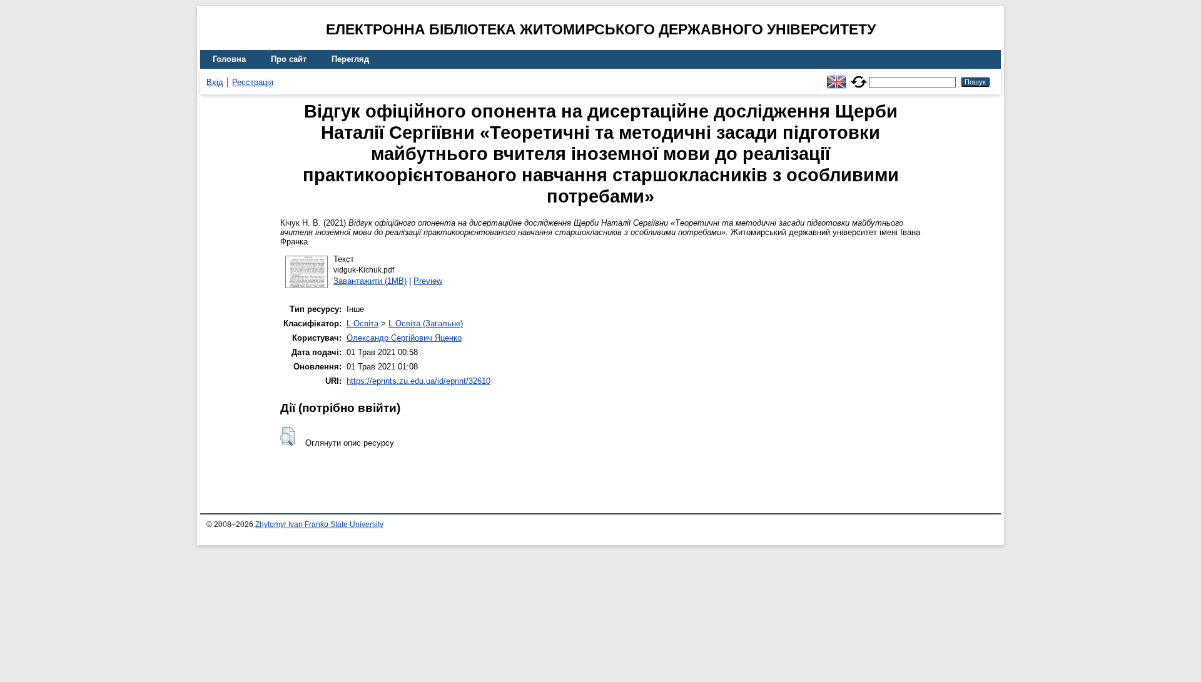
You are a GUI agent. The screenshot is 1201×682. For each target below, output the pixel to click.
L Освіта (362, 323)
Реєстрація (252, 82)
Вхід (214, 82)
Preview (427, 281)
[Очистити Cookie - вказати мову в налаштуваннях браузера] (859, 76)
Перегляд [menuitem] (350, 59)
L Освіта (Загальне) (425, 323)
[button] (287, 436)
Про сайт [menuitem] (289, 59)
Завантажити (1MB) (370, 281)
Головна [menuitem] (229, 59)
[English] (836, 76)
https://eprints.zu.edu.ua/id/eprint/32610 (418, 381)
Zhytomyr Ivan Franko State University (319, 524)
